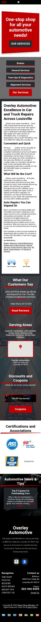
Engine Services (17, 247)
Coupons (20, 409)
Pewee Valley (14, 333)
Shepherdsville (26, 333)
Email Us (35, 593)
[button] (20, 347)
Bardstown (19, 335)
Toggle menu (4, 2)
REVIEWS (6, 583)
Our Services (20, 92)
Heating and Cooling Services (15, 245)
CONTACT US (8, 592)
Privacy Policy (31, 607)
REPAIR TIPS (8, 589)
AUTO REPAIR (8, 586)
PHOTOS (6, 580)
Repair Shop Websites (26, 605)
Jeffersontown (30, 331)
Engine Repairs (14, 249)
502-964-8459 (26, 138)
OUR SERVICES (20, 43)
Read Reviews (20, 310)
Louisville (9, 331)
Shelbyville (10, 335)
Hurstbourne (18, 331)
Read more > (20, 299)
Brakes (6, 243)
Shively (27, 335)
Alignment (13, 243)
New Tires (27, 247)
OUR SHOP (7, 577)
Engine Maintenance (25, 243)
